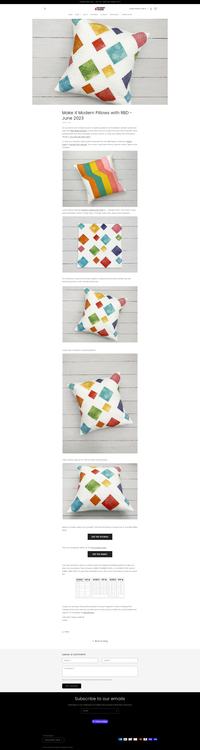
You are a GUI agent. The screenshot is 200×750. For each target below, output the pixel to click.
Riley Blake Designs (79, 131)
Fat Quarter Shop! (98, 547)
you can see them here (80, 137)
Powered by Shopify (67, 747)
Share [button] (67, 632)
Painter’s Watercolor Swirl (92, 210)
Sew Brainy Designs (54, 747)
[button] (45, 8)
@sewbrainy (89, 612)
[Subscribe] (116, 710)
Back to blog (101, 641)
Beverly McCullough (78, 144)
